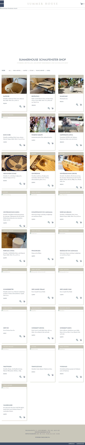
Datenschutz (80, 443)
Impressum (71, 443)
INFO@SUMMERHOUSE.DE (42, 432)
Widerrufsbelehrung (42, 437)
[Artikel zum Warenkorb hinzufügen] (23, 106)
